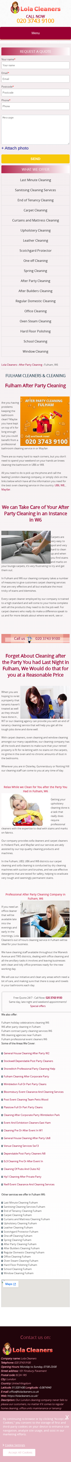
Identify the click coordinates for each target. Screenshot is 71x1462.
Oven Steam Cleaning (35, 321)
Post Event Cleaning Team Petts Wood (26, 1099)
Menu (36, 33)
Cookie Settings (15, 1445)
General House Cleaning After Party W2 (26, 1053)
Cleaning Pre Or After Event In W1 (23, 1130)
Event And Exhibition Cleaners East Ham (27, 1122)
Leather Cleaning (35, 240)
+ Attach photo (15, 148)
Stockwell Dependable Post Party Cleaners (28, 1061)
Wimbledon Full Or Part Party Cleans (25, 1084)
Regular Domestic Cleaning (36, 301)
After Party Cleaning (35, 281)
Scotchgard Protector (36, 250)
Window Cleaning (35, 351)
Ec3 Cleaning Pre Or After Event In (23, 1161)
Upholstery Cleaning (36, 230)
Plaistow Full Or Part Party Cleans (23, 1107)
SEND (35, 159)
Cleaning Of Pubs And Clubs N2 (22, 1169)
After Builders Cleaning (35, 291)
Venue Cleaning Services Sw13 (21, 1146)
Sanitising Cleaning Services (35, 190)
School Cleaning (35, 341)
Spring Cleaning (35, 271)
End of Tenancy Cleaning (36, 200)
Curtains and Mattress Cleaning (35, 220)
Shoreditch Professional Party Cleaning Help (29, 1068)
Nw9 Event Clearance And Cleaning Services (29, 1184)
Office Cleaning (35, 311)
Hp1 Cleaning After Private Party (22, 1176)
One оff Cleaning (35, 260)
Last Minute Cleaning (35, 180)
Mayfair (5, 489)
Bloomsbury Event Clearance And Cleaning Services (34, 1092)
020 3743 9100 (35, 21)
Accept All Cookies (20, 1452)
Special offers (38, 1006)
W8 (62, 485)
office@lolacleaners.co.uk (24, 1391)
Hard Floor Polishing (35, 331)
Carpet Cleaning (35, 210)
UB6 (57, 485)
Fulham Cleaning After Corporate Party (26, 1076)
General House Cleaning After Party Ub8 (27, 1138)
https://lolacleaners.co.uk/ (22, 1396)
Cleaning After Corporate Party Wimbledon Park (32, 1115)
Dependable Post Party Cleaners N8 (24, 1153)
